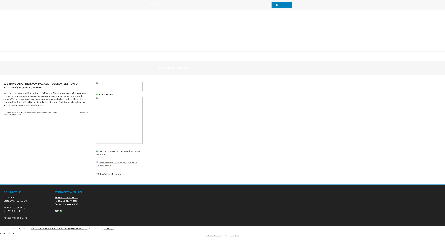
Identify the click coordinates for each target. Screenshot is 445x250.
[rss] (158, 8)
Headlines (6, 114)
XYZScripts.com (234, 236)
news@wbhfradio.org (15, 218)
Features (44, 112)
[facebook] (151, 8)
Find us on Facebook (66, 197)
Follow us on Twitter (66, 201)
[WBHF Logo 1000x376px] (222, 18)
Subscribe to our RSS (66, 204)
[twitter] (154, 8)
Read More (84, 112)
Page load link (7, 233)
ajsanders (9, 112)
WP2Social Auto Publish (213, 236)
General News (52, 112)
